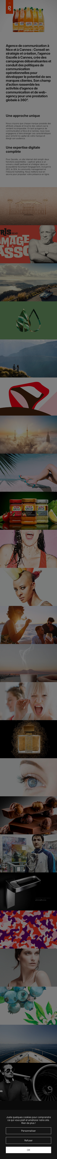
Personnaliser (28, 1130)
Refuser (28, 1140)
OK (28, 1149)
